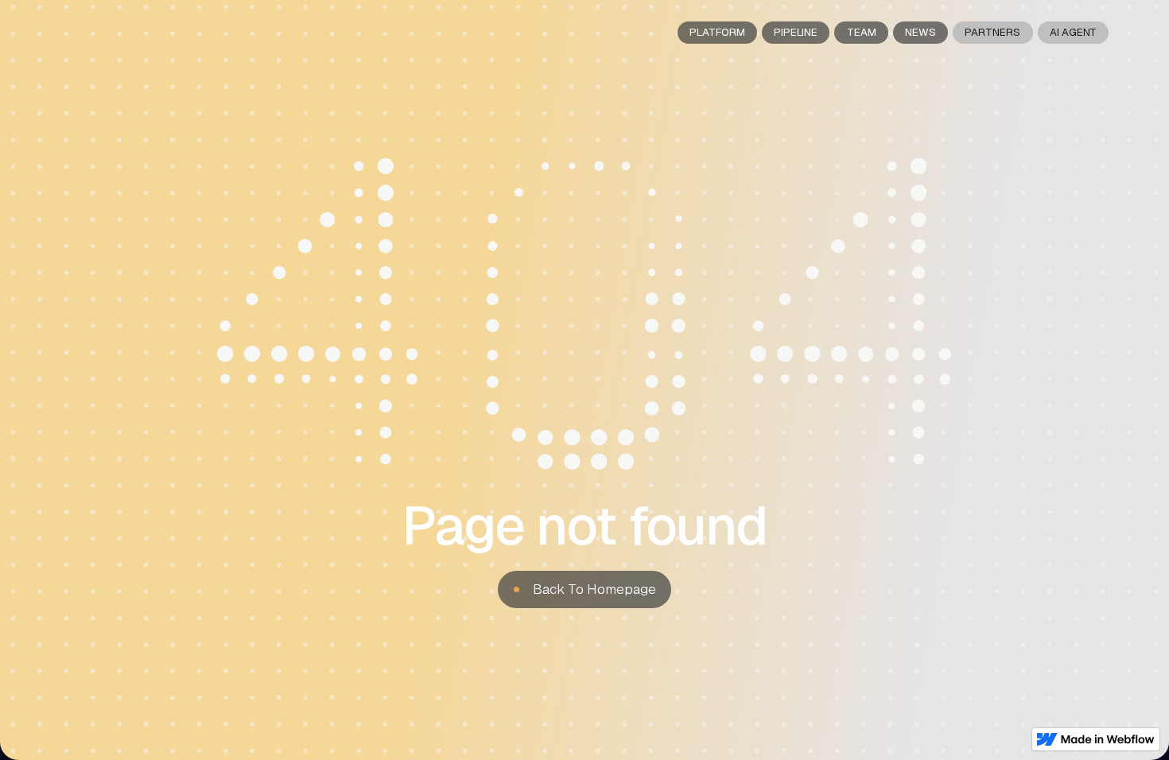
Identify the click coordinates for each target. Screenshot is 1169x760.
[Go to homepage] (96, 32)
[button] (584, 589)
